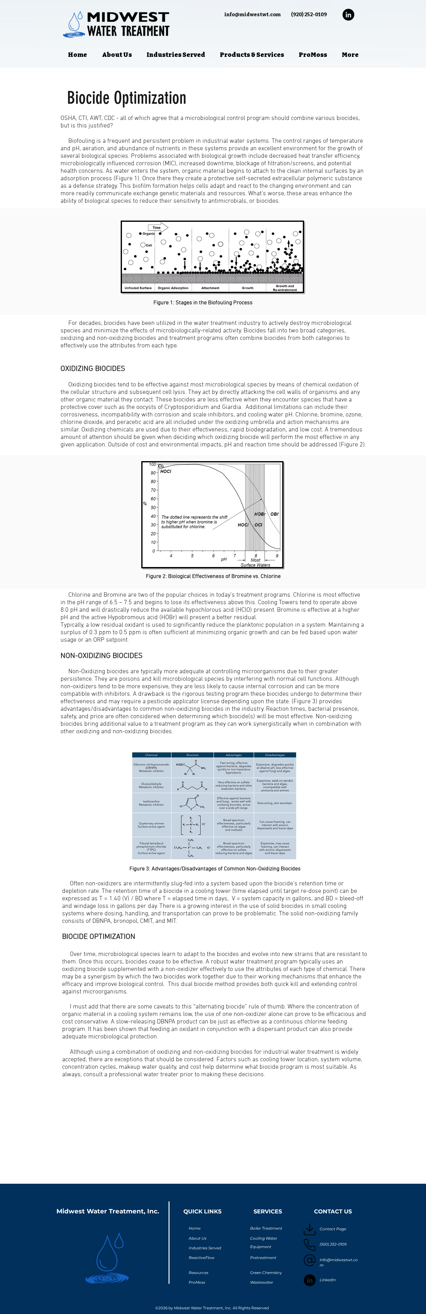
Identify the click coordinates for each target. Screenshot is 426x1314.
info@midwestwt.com (252, 14)
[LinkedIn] (348, 15)
